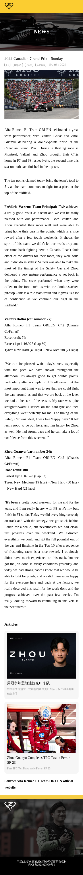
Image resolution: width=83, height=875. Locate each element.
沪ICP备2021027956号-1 (41, 864)
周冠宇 (9, 7)
